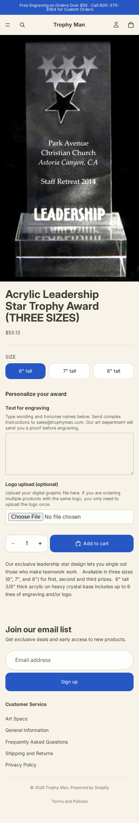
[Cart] (130, 24)
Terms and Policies (70, 801)
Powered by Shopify (90, 787)
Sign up (69, 681)
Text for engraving (27, 408)
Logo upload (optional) (31, 484)
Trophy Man (57, 787)
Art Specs (16, 718)
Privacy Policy (20, 765)
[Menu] (8, 25)
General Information (27, 730)
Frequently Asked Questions (36, 741)
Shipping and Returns (29, 753)
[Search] (22, 24)
